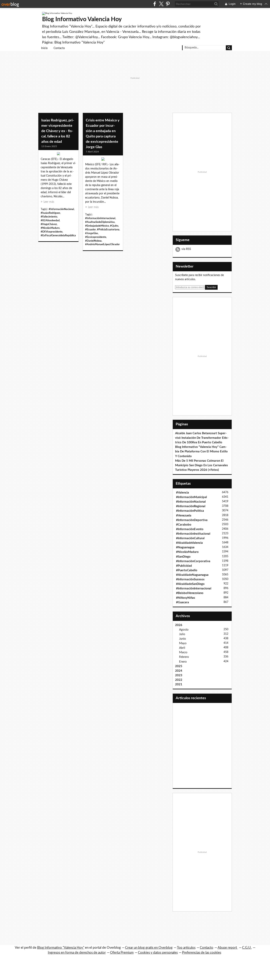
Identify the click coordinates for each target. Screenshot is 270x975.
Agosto (184, 629)
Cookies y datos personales (158, 952)
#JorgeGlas (91, 233)
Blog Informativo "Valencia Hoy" (60, 947)
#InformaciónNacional (61, 209)
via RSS (186, 249)
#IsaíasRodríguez (50, 213)
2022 (178, 679)
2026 (178, 625)
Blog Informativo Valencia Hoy (82, 19)
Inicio (44, 48)
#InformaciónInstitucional (193, 533)
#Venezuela (183, 515)
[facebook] (154, 4)
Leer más (48, 201)
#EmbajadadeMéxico (97, 226)
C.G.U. (247, 947)
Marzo (183, 652)
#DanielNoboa (93, 241)
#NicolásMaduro (50, 228)
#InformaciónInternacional (100, 218)
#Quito (114, 226)
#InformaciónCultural (190, 538)
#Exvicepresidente (95, 237)
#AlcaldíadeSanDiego (190, 584)
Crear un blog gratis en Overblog (149, 947)
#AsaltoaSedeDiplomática (100, 222)
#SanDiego (183, 556)
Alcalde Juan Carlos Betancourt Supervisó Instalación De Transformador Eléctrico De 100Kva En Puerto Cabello (202, 438)
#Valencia (182, 492)
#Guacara (182, 602)
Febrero (184, 656)
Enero (183, 661)
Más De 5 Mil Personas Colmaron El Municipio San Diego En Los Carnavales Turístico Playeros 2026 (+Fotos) (201, 465)
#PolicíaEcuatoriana (108, 229)
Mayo (183, 643)
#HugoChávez (49, 224)
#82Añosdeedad (50, 220)
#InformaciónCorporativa (193, 561)
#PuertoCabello (186, 570)
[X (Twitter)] (161, 4)
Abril (182, 647)
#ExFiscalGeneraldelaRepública (58, 235)
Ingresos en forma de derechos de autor (77, 952)
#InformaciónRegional (190, 506)
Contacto (59, 48)
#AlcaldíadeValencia (189, 542)
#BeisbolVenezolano (189, 593)
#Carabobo (183, 524)
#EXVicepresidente (51, 232)
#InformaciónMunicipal (191, 497)
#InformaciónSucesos (190, 579)
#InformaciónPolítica (190, 510)
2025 (178, 666)
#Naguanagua (185, 547)
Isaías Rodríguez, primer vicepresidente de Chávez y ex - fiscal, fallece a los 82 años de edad (57, 131)
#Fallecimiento (49, 217)
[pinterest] (167, 4)
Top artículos (186, 947)
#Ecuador (90, 229)
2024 (178, 670)
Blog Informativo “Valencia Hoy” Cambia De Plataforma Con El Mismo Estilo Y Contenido (201, 451)
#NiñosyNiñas (185, 597)
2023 (178, 675)
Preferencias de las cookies (201, 952)
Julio (182, 634)
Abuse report (228, 947)
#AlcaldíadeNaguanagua (192, 574)
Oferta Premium (122, 952)
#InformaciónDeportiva (192, 520)
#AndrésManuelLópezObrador (102, 244)
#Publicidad (184, 565)
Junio (182, 638)
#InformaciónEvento (189, 529)
